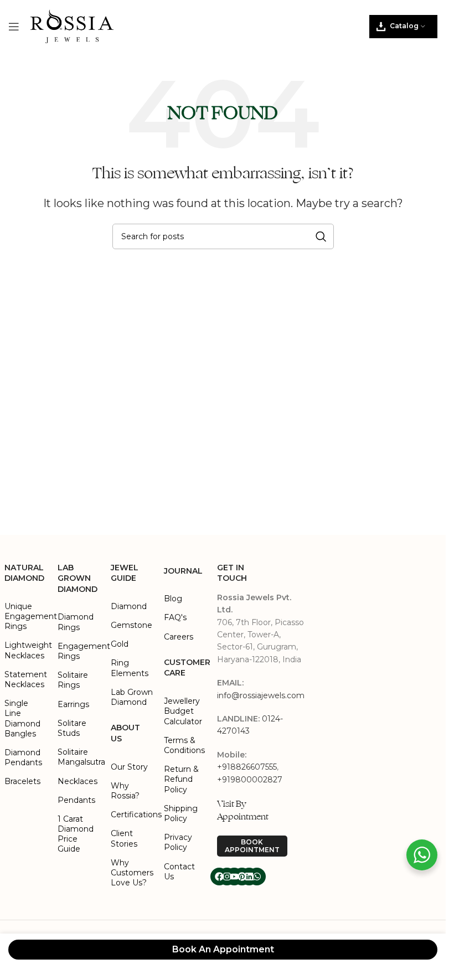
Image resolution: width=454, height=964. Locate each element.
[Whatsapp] (257, 876)
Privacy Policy (178, 842)
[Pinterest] (242, 876)
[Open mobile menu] (14, 27)
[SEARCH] (321, 236)
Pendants (76, 800)
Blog (173, 599)
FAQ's (175, 617)
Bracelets (22, 781)
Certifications (132, 814)
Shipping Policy (181, 813)
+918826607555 (247, 767)
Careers (178, 637)
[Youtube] (234, 876)
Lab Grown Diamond (132, 697)
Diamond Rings (76, 622)
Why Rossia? (125, 791)
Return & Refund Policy (181, 779)
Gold (119, 644)
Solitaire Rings (73, 680)
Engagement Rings (79, 651)
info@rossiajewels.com (261, 695)
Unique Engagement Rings (25, 616)
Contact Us (179, 871)
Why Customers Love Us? (132, 873)
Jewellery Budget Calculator (183, 711)
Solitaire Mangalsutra (79, 757)
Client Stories (124, 838)
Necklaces (77, 781)
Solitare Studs (72, 728)
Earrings (73, 704)
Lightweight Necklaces (25, 650)
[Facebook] (219, 876)
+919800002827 (249, 780)
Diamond (129, 606)
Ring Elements (129, 668)
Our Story (129, 767)
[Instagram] (227, 876)
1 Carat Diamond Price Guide (76, 834)
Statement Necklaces (25, 679)
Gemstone (131, 625)
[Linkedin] (249, 876)
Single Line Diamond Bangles (22, 718)
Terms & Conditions (184, 745)
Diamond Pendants (23, 757)
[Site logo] (72, 25)
